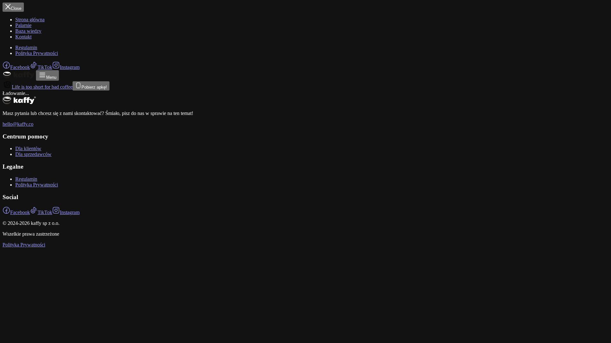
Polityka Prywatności (36, 53)
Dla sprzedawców (33, 154)
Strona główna (30, 19)
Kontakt (23, 36)
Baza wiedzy (28, 31)
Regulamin (26, 47)
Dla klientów (28, 148)
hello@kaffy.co (18, 124)
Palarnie (23, 25)
